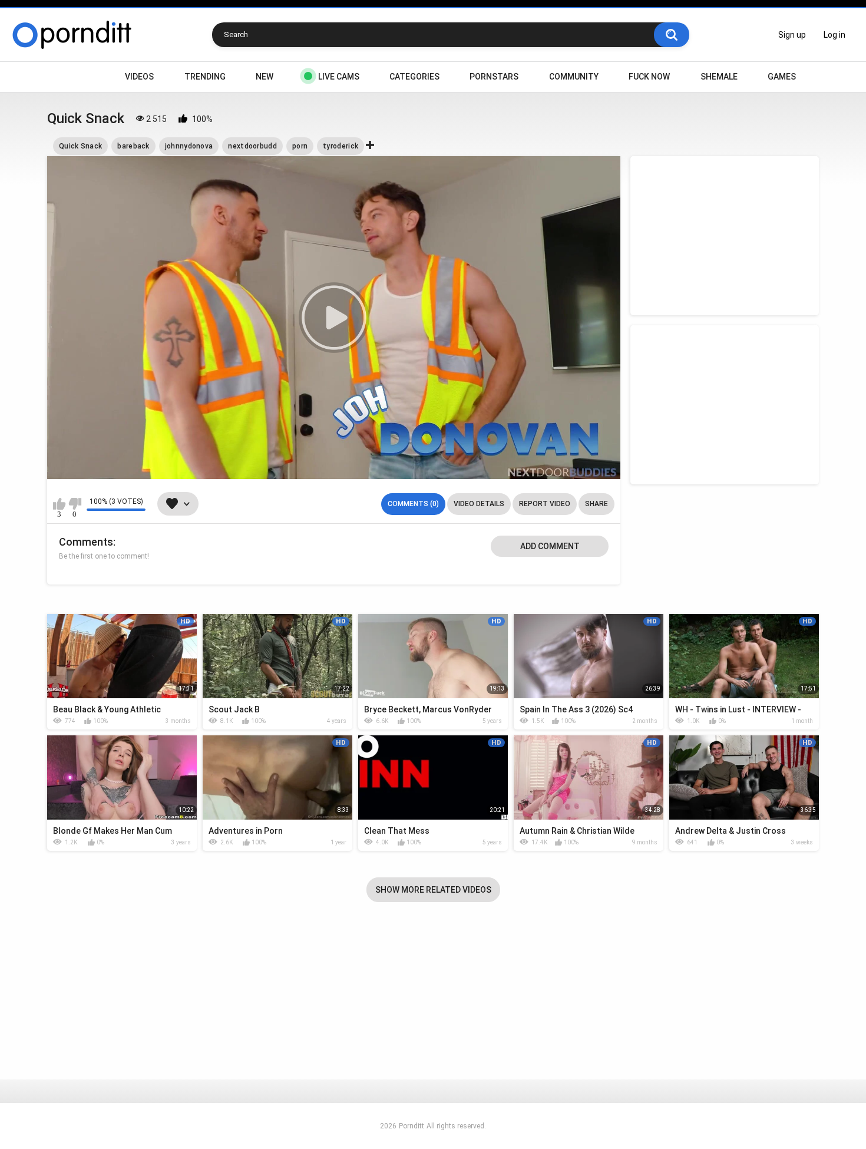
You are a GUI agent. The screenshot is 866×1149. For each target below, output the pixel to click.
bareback (133, 146)
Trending (205, 76)
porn (300, 146)
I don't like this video (74, 504)
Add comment (550, 546)
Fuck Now (649, 76)
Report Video (544, 504)
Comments (86, 542)
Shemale (719, 76)
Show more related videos (433, 889)
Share (596, 504)
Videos (139, 76)
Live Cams (338, 76)
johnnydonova (189, 146)
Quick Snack (80, 146)
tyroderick (340, 146)
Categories (414, 76)
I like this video (59, 504)
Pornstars (494, 76)
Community (574, 76)
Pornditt (411, 1126)
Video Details (479, 504)
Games (782, 76)
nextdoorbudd (252, 146)
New (264, 76)
